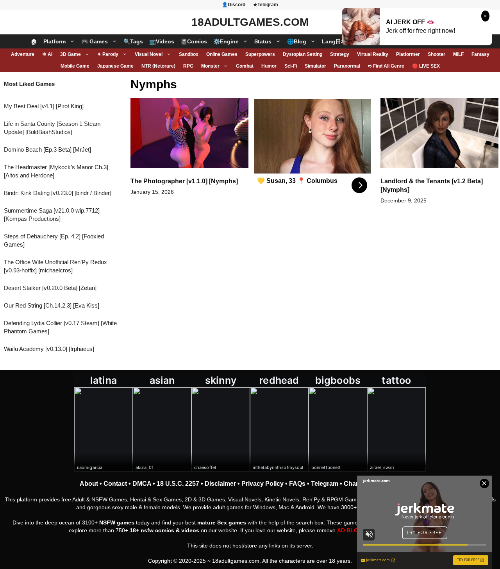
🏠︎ (34, 41)
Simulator (315, 66)
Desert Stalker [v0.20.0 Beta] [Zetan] (50, 287)
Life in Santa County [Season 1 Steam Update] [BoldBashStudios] (52, 127)
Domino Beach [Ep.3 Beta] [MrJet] (47, 149)
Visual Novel (148, 54)
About (89, 483)
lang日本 (334, 41)
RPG (188, 66)
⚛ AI (47, 54)
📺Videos (161, 41)
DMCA (141, 483)
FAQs (297, 483)
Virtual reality (372, 54)
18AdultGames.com (250, 22)
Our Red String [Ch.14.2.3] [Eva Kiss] (51, 305)
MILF (458, 54)
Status (262, 41)
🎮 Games (94, 41)
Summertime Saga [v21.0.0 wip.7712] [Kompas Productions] (52, 214)
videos (190, 530)
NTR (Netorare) (158, 66)
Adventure (22, 54)
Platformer (408, 54)
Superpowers (260, 54)
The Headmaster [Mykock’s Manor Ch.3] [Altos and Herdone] (56, 171)
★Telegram (265, 4)
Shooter (436, 54)
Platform (54, 41)
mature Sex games (221, 522)
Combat (245, 66)
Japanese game (115, 66)
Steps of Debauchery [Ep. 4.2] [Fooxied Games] (54, 240)
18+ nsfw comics (152, 530)
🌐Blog (296, 41)
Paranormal (347, 66)
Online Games (222, 54)
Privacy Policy (262, 483)
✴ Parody (107, 54)
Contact (115, 483)
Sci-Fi (290, 66)
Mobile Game (75, 66)
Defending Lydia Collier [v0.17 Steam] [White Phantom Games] (60, 327)
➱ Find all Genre (386, 66)
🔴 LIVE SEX (426, 66)
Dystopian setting (302, 54)
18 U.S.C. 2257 (178, 483)
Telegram (324, 483)
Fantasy (480, 54)
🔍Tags (133, 41)
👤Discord (233, 4)
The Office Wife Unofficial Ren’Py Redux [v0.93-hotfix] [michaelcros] (55, 266)
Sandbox (188, 54)
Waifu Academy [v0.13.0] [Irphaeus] (49, 348)
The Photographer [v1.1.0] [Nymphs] (184, 181)
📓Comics (193, 41)
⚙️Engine (226, 41)
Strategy (339, 54)
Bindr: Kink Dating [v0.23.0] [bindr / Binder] (57, 193)
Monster (210, 66)
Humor (269, 66)
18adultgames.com (235, 561)
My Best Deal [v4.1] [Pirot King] (44, 106)
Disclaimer (220, 483)
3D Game (70, 54)
